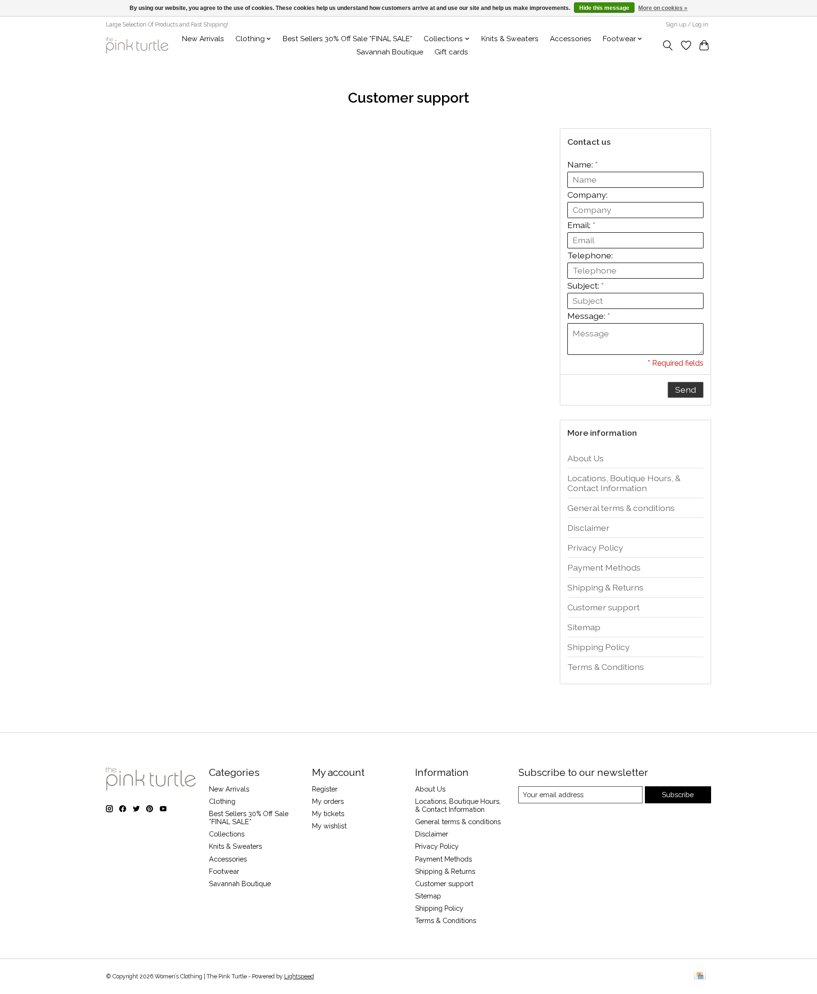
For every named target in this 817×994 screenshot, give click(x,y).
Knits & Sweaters (510, 39)
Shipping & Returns (605, 587)
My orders (328, 801)
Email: (581, 225)
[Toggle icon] (668, 45)
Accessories (570, 39)
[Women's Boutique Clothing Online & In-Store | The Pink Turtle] (137, 45)
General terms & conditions (621, 508)
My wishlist (329, 826)
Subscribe (678, 795)
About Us (585, 458)
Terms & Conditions (605, 667)
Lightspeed (299, 976)
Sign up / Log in (687, 24)
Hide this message (604, 8)
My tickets (328, 813)
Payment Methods (604, 567)
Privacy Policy (595, 548)
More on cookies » (662, 8)
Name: (582, 164)
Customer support (603, 607)
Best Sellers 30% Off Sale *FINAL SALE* (347, 39)
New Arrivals (203, 39)
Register (325, 789)
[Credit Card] (700, 976)
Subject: (585, 285)
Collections (226, 834)
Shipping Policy (598, 647)
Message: (588, 316)
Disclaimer (588, 528)
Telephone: (590, 255)
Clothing (222, 801)
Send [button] (685, 390)
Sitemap (583, 627)
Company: (587, 195)
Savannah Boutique (389, 52)
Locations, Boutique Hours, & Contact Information (623, 483)
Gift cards (451, 52)
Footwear (224, 871)
